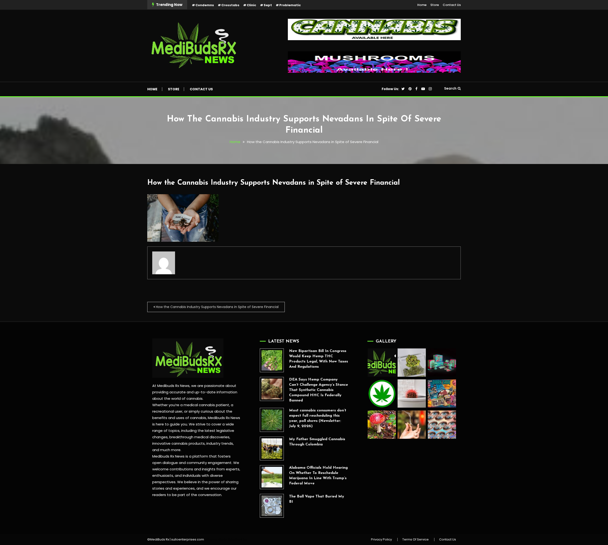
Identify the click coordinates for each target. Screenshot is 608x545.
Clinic (251, 5)
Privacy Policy (381, 539)
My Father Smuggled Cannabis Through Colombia (317, 441)
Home (422, 5)
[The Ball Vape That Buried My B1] (272, 506)
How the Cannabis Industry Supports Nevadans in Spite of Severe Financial (273, 183)
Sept (268, 5)
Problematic (290, 5)
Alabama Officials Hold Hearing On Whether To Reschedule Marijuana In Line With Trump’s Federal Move (318, 475)
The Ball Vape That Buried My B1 (316, 499)
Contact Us (452, 5)
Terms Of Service (415, 539)
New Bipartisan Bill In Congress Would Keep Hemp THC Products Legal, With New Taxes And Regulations (318, 359)
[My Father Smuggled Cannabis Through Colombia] (272, 449)
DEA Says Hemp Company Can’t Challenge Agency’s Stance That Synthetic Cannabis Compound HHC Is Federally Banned (318, 390)
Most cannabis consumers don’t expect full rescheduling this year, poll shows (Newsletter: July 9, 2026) (317, 418)
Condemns (204, 5)
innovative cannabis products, (178, 443)
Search (450, 88)
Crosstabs (230, 5)
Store (434, 5)
